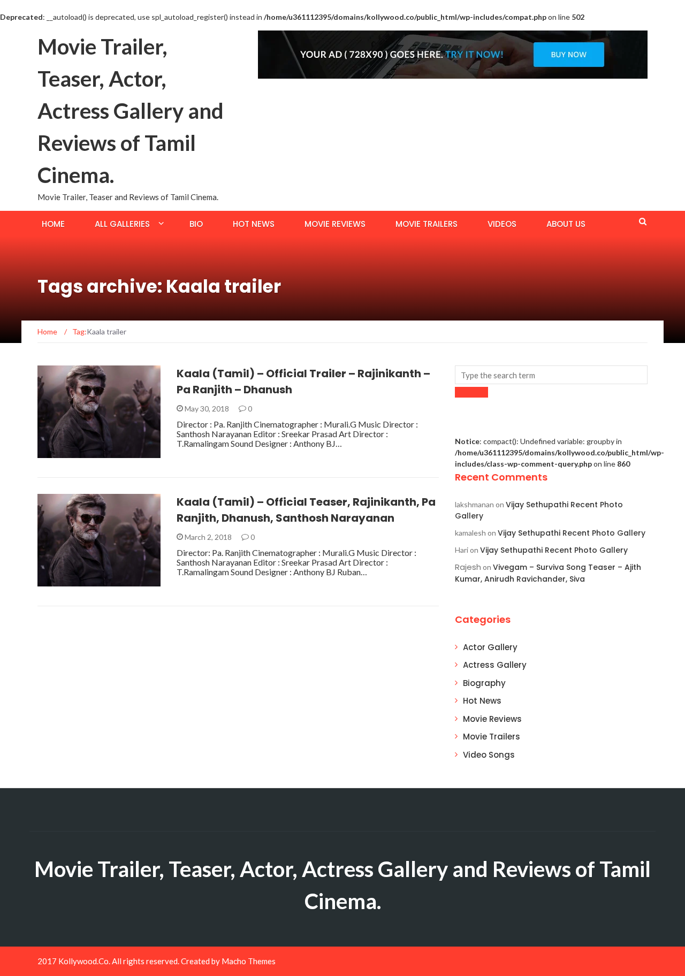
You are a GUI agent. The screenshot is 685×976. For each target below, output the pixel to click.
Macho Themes (249, 961)
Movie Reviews (335, 224)
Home (53, 224)
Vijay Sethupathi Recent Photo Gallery (571, 533)
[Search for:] (551, 374)
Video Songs (489, 754)
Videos (502, 224)
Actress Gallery (495, 664)
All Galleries (122, 224)
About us (565, 224)
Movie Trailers (426, 224)
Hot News (254, 224)
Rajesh (468, 567)
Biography (484, 683)
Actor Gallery (490, 647)
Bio (196, 224)
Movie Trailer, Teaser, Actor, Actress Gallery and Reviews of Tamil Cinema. (130, 111)
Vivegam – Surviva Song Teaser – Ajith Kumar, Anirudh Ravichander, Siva (548, 573)
